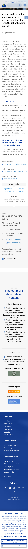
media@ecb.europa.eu (16, 243)
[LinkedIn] (10, 488)
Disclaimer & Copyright (11, 445)
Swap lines (20, 189)
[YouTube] (18, 488)
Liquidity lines (8, 189)
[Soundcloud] (23, 488)
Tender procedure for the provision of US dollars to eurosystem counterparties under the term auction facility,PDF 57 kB (14, 324)
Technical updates (10, 448)
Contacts (7, 432)
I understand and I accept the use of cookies (15, 541)
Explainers (7, 426)
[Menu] (25, 5)
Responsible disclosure (11, 450)
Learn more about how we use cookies (15, 536)
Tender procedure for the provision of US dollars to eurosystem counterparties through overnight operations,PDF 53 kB (14, 336)
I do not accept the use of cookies (15, 545)
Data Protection (9, 461)
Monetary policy (9, 191)
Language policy (9, 472)
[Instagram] (14, 488)
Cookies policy (8, 466)
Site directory (9, 476)
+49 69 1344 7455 (14, 239)
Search (19, 5)
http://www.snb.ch (10, 179)
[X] (5, 488)
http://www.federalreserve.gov (15, 164)
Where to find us (9, 434)
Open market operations (15, 357)
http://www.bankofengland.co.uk (16, 171)
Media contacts (10, 259)
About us (7, 421)
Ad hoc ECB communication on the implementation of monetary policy (14, 362)
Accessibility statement (11, 469)
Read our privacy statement (15, 533)
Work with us (8, 423)
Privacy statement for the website (15, 464)
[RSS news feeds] (14, 492)
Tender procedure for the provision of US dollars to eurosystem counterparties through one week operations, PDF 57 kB (14, 313)
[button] (25, 2)
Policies (21, 191)
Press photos (8, 429)
